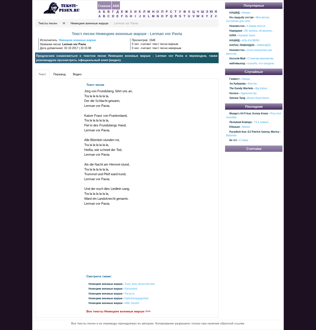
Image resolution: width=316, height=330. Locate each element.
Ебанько (234, 127)
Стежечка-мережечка (260, 58)
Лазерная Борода (240, 122)
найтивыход (237, 63)
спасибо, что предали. (261, 63)
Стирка (243, 140)
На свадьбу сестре (241, 17)
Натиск (233, 93)
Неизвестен (236, 26)
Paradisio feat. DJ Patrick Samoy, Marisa (254, 131)
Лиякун (246, 12)
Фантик (252, 83)
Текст (42, 74)
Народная (235, 30)
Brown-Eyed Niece (258, 98)
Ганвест (234, 78)
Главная (104, 5)
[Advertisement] (55, 145)
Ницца (246, 78)
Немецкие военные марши (89, 23)
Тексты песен (47, 23)
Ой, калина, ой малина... (259, 30)
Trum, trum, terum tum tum (139, 284)
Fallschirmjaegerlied (136, 298)
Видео (77, 74)
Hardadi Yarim (246, 35)
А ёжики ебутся (256, 26)
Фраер (246, 127)
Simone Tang (237, 98)
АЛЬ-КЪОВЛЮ (250, 40)
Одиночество (249, 93)
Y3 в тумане (261, 122)
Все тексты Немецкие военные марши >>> (118, 311)
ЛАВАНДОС (264, 45)
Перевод (59, 74)
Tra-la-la (129, 293)
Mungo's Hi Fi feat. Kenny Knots (248, 113)
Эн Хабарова (237, 83)
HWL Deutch (131, 303)
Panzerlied (130, 288)
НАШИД (234, 12)
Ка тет (233, 140)
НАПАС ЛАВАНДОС (242, 45)
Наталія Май (237, 58)
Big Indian (261, 88)
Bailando (231, 135)
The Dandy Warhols (241, 88)
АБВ (116, 5)
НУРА (232, 35)
